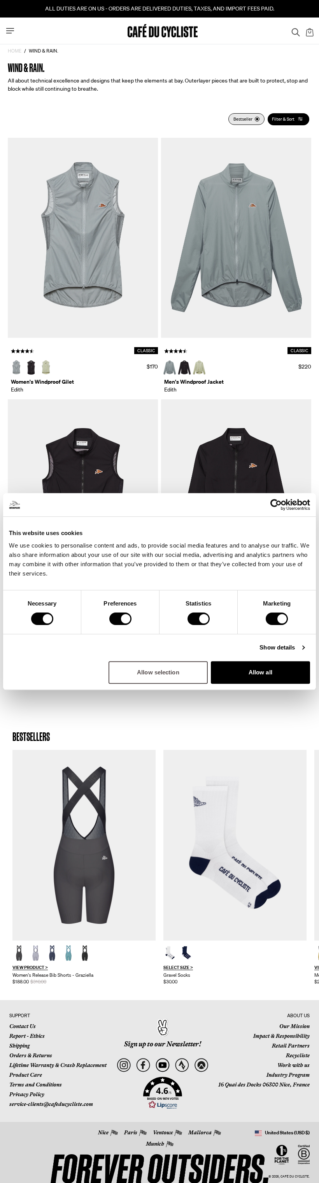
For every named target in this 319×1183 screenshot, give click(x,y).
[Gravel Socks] (235, 845)
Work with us (293, 1065)
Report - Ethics (27, 1036)
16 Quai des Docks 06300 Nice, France (264, 1084)
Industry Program (288, 1075)
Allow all (260, 672)
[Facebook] (143, 1065)
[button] (162, 1093)
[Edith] (83, 238)
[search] (293, 31)
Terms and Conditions (35, 1084)
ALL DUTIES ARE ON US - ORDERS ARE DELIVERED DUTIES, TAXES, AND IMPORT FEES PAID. (159, 8)
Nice (103, 1132)
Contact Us (22, 1026)
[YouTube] (162, 1065)
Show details (277, 647)
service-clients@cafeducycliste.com (51, 1104)
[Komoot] (201, 1065)
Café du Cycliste (294, 1176)
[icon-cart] (308, 31)
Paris (130, 1132)
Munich (155, 1144)
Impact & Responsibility (281, 1036)
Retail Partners (291, 1046)
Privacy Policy (26, 1094)
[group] (84, 867)
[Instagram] (123, 1065)
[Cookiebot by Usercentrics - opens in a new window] (276, 505)
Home (14, 50)
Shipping (19, 1046)
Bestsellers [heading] (31, 736)
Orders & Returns (30, 1055)
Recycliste (298, 1055)
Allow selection (158, 672)
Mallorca (200, 1132)
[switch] (120, 619)
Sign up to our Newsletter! (162, 1044)
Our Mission (294, 1026)
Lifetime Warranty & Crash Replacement (58, 1065)
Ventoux (163, 1132)
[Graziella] (84, 845)
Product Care (25, 1075)
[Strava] (181, 1065)
